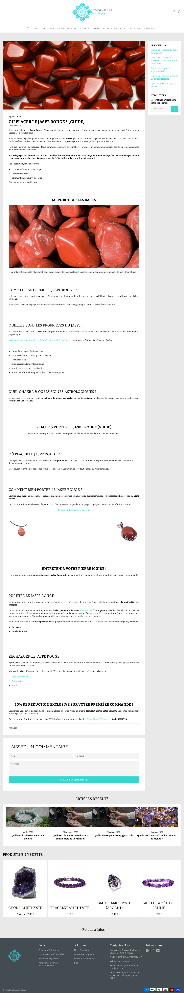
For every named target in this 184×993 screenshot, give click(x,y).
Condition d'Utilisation (49, 950)
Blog (76, 963)
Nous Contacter (81, 950)
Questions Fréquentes (84, 954)
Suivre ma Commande (84, 958)
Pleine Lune (17, 681)
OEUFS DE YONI (91, 28)
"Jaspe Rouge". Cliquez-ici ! (99, 719)
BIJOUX (60, 28)
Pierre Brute (86, 610)
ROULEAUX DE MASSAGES (112, 28)
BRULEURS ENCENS (146, 28)
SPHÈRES (130, 28)
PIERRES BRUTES (75, 28)
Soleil (14, 685)
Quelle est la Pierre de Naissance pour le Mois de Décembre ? (164, 60)
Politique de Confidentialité (51, 954)
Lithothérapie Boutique (17, 990)
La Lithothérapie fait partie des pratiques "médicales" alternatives (38, 340)
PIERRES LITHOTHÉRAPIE (42, 28)
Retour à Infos (93, 930)
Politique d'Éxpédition (49, 958)
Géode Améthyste (20, 677)
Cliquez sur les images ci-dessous (74, 510)
